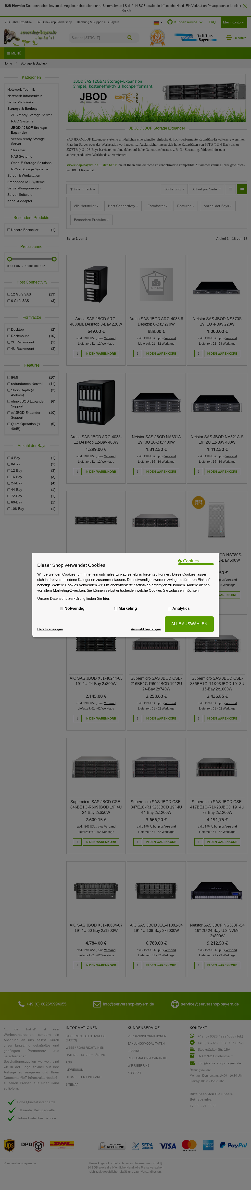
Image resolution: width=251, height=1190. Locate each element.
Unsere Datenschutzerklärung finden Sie (73, 598)
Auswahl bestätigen (146, 629)
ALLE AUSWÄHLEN (189, 624)
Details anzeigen (50, 629)
